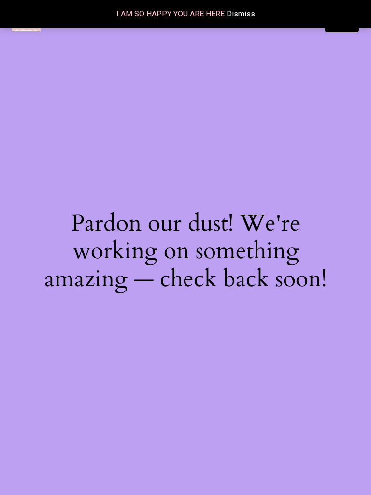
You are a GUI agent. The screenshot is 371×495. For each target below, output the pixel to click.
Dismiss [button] (241, 13)
